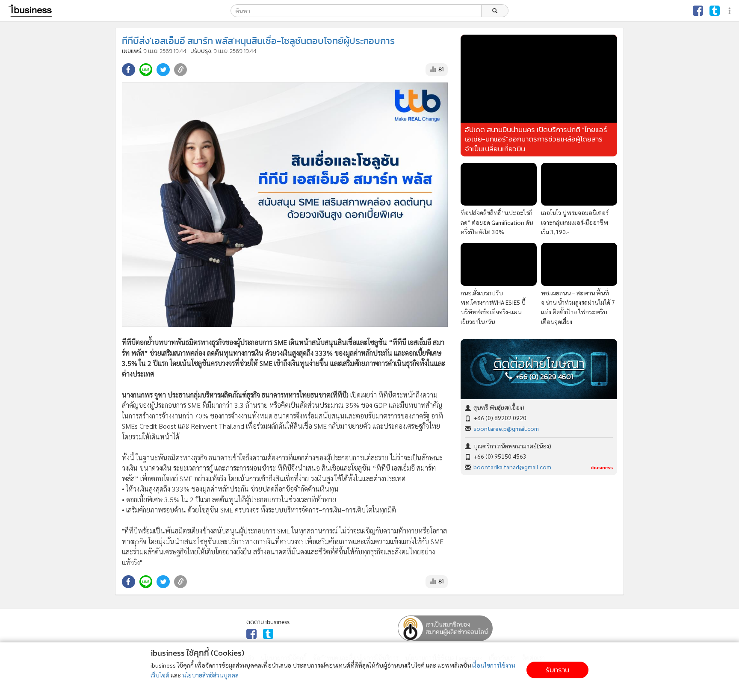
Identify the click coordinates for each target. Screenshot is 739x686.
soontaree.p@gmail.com (506, 428)
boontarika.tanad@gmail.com (512, 467)
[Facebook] (698, 11)
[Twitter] (714, 11)
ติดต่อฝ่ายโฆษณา (539, 363)
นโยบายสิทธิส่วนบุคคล (210, 675)
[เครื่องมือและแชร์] (730, 11)
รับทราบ (557, 670)
